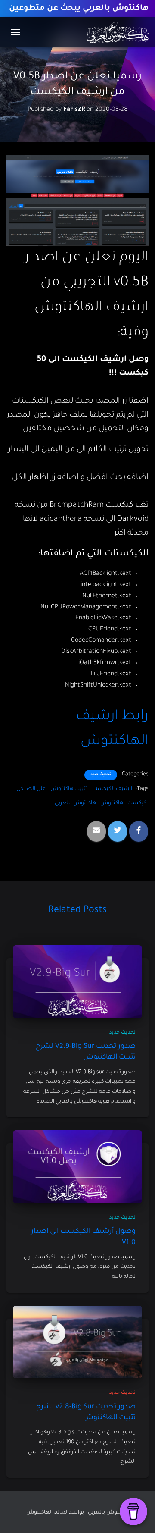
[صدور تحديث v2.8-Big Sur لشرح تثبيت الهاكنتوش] (77, 1342)
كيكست (136, 803)
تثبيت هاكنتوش (69, 789)
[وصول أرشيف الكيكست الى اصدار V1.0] (77, 1167)
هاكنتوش (111, 803)
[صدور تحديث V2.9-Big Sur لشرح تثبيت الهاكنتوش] (77, 982)
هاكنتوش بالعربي (75, 803)
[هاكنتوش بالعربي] (114, 32)
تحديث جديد (100, 775)
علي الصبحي (31, 789)
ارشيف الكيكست (112, 789)
